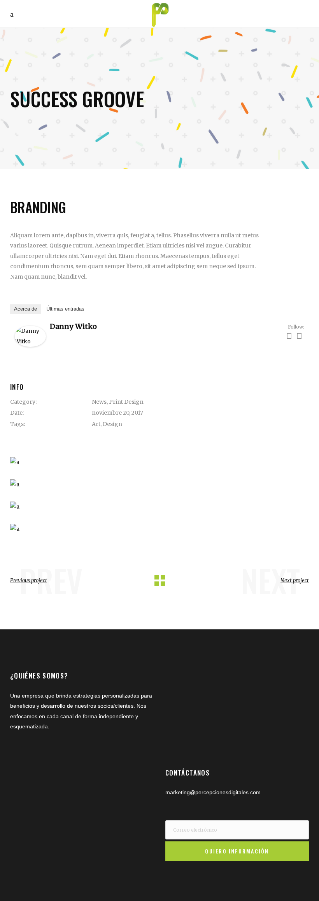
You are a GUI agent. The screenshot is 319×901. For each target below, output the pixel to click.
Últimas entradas (65, 309)
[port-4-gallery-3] (159, 484)
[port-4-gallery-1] (159, 529)
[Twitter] (299, 336)
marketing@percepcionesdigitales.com (213, 792)
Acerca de (25, 309)
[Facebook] (289, 336)
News (99, 401)
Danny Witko (73, 326)
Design (112, 424)
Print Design (126, 401)
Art (96, 424)
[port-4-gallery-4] (159, 462)
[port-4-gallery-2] (159, 507)
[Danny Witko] (30, 344)
